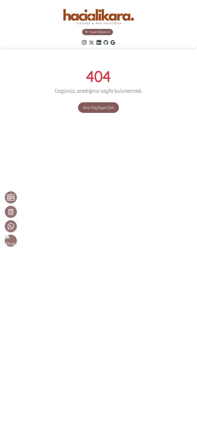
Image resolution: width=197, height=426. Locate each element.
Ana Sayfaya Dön (98, 107)
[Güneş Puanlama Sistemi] (11, 241)
